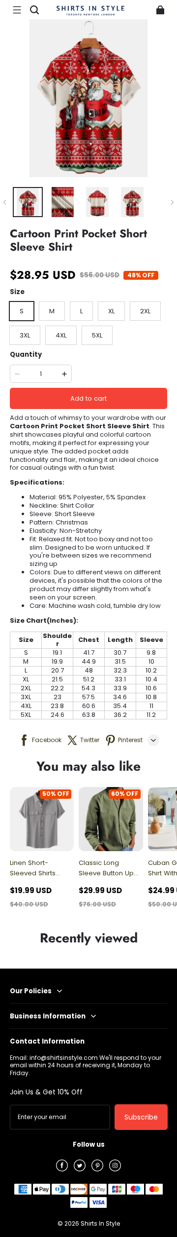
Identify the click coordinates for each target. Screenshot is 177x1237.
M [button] (52, 311)
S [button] (22, 311)
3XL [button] (25, 335)
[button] (17, 10)
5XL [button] (97, 335)
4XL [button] (61, 335)
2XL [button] (145, 311)
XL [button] (111, 311)
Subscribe (141, 1117)
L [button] (81, 311)
